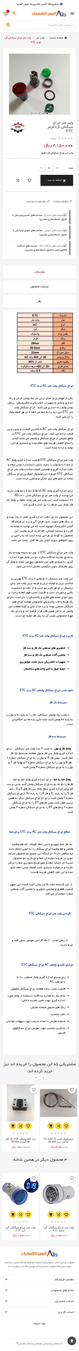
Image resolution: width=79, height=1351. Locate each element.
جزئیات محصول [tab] (39, 286)
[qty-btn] (49, 167)
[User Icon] (14, 13)
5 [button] (47, 113)
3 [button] (39, 113)
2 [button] (36, 113)
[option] (39, 84)
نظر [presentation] (39, 301)
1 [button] (32, 113)
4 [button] (43, 113)
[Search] (8, 25)
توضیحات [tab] (39, 272)
